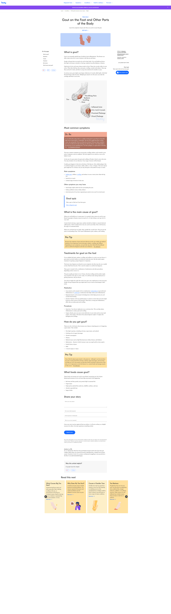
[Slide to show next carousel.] (126, 496)
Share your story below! (69, 401)
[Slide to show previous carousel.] (45, 496)
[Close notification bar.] (168, 7)
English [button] (85, 30)
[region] (86, 496)
